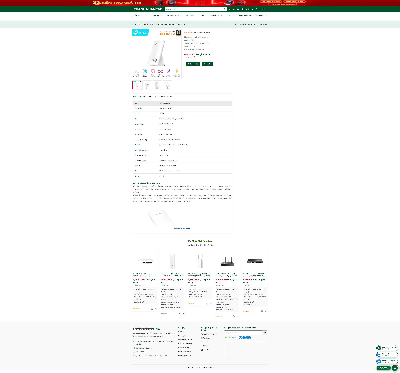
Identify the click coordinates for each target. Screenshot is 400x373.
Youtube (206, 342)
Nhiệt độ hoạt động (142, 150)
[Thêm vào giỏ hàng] (152, 308)
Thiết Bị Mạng (243, 24)
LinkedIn (206, 350)
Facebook (206, 338)
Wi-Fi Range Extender (259, 24)
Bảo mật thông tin (184, 351)
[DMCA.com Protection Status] (230, 337)
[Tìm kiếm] (265, 332)
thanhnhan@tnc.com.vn (144, 348)
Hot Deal (201, 15)
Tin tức (229, 15)
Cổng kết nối (139, 124)
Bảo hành (138, 176)
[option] (157, 54)
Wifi (136, 119)
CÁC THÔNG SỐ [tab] (139, 97)
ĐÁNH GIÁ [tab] (152, 97)
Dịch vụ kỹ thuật (214, 15)
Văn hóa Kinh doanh (185, 340)
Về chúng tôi (260, 15)
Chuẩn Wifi (138, 108)
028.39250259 (141, 352)
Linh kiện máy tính (173, 15)
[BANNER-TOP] (200, 3)
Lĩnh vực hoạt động (185, 343)
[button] (207, 64)
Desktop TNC (157, 15)
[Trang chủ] (235, 24)
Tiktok (205, 346)
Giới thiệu (181, 332)
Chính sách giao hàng (185, 355)
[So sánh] (156, 308)
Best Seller (190, 15)
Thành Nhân (195, 367)
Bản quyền (182, 336)
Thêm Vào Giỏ (193, 64)
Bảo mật (138, 145)
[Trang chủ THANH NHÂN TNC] (147, 9)
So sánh (207, 64)
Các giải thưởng (183, 347)
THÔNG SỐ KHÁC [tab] (166, 97)
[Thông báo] (244, 337)
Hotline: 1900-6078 (209, 334)
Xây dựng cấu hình (244, 15)
